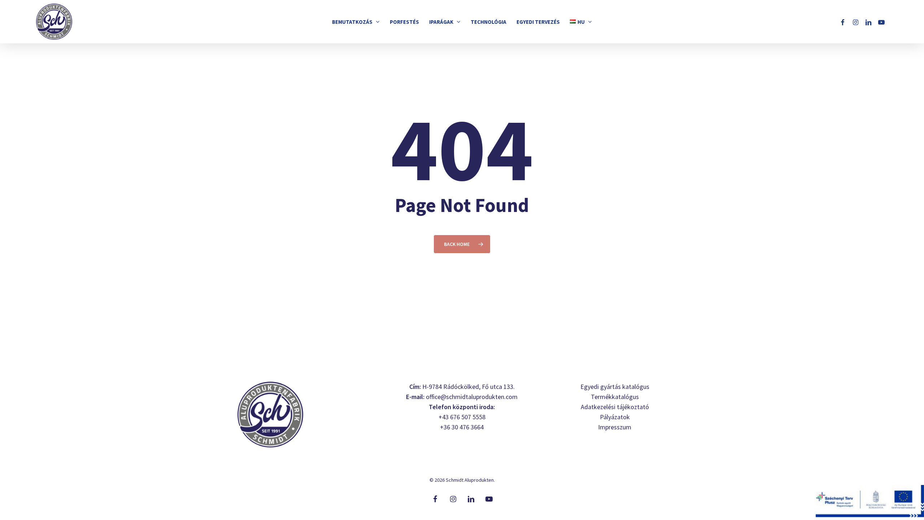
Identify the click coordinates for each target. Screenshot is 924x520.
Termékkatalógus (615, 397)
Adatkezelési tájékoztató (615, 407)
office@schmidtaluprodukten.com (472, 397)
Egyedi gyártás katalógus (614, 386)
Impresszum (614, 427)
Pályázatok (615, 417)
